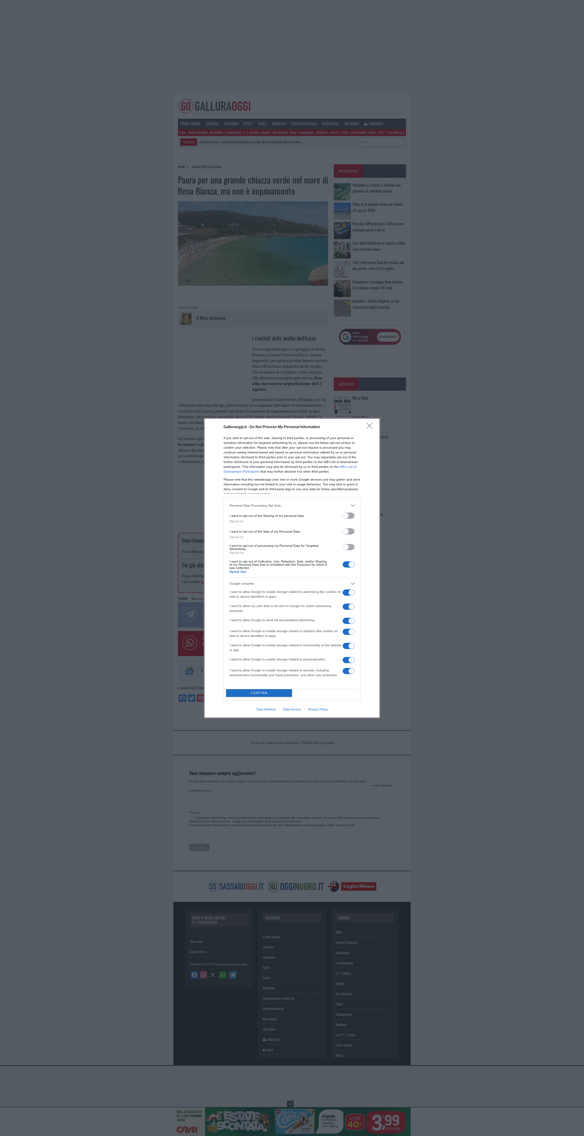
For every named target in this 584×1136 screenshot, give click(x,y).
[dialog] (292, 568)
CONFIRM (259, 693)
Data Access (292, 709)
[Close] (371, 427)
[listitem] (292, 505)
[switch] (349, 516)
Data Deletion (266, 709)
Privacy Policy (318, 709)
